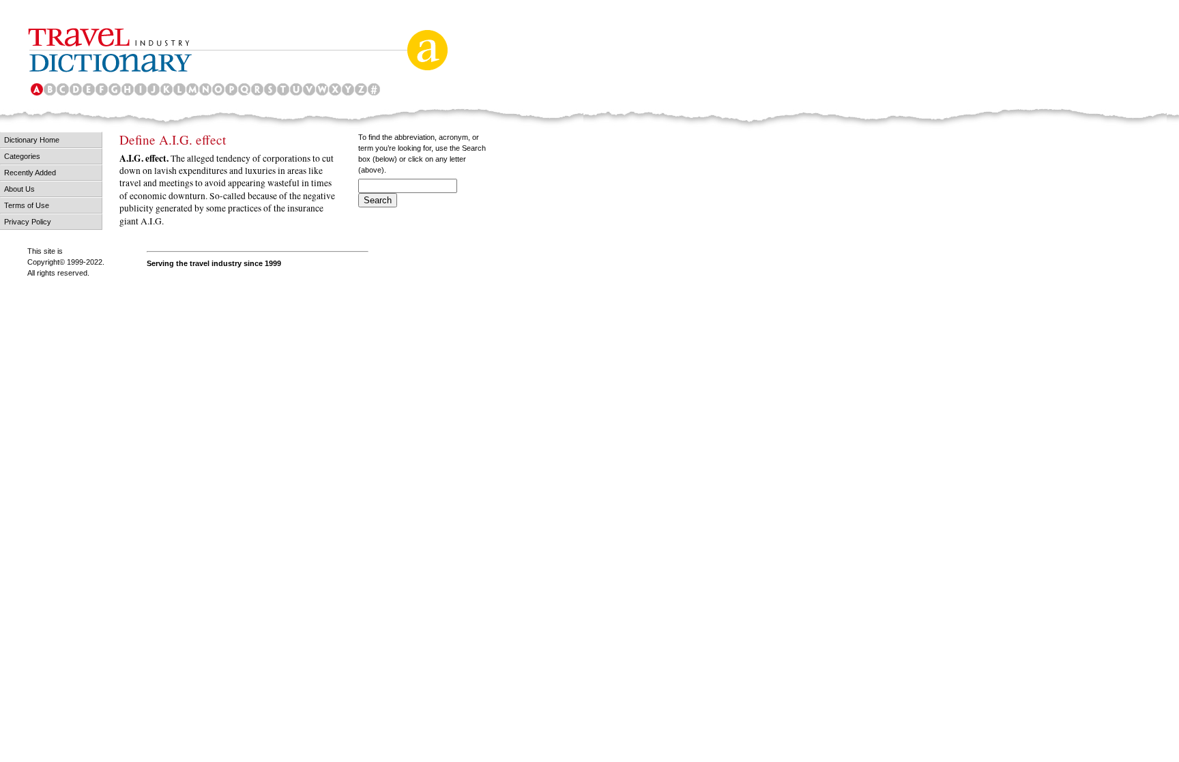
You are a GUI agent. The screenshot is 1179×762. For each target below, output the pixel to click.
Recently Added (30, 172)
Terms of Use (26, 205)
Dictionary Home (31, 140)
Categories (22, 156)
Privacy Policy (27, 222)
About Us (19, 189)
